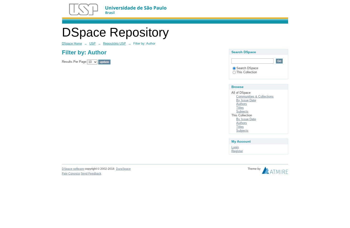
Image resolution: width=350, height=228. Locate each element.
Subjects (242, 111)
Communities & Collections (255, 96)
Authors (241, 104)
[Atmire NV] (275, 171)
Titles (240, 107)
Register (237, 151)
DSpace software (73, 169)
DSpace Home (72, 43)
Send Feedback (91, 173)
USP (92, 43)
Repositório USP (114, 43)
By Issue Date (246, 100)
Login (235, 147)
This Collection (246, 72)
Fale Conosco (71, 173)
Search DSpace (247, 68)
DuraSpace (123, 169)
